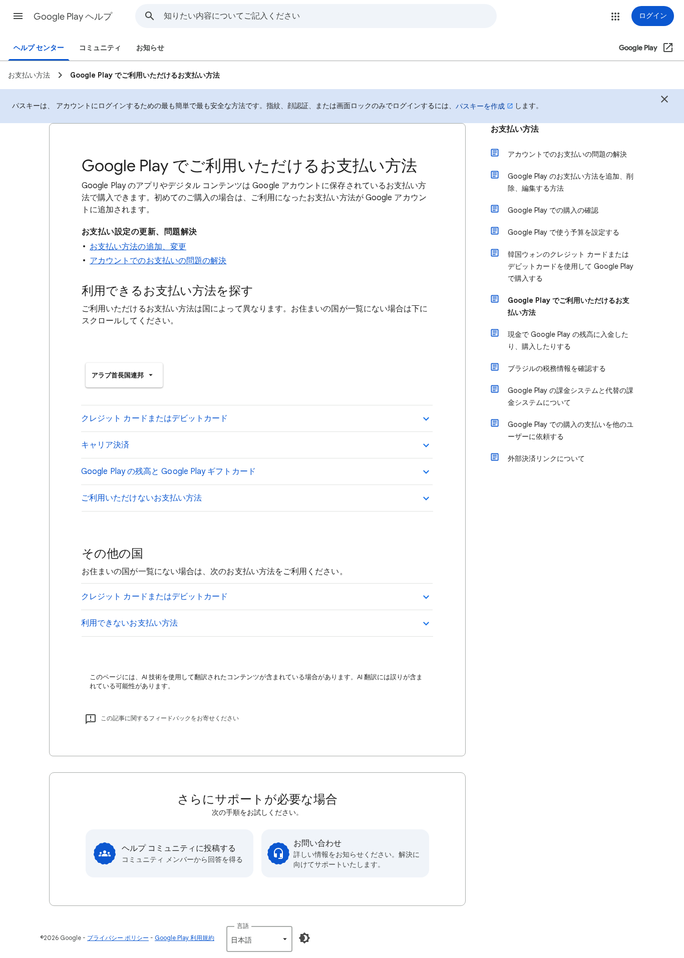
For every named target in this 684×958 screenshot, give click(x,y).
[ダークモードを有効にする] (304, 938)
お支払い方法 (515, 129)
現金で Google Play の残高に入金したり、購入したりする (568, 340)
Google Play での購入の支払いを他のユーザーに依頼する (570, 430)
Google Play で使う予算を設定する (563, 232)
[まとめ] (664, 101)
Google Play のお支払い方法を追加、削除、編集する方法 (570, 182)
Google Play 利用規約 (184, 937)
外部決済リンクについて (546, 458)
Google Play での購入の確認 (553, 210)
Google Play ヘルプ (73, 16)
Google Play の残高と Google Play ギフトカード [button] (168, 471)
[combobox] (330, 16)
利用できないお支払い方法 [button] (129, 623)
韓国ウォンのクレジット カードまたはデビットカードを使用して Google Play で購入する (570, 266)
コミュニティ (100, 48)
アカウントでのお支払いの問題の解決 (158, 261)
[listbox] (124, 375)
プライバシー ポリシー (118, 937)
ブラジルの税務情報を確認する (557, 368)
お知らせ (150, 48)
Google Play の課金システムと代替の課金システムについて (570, 396)
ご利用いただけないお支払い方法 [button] (141, 498)
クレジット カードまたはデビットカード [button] (154, 418)
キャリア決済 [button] (105, 445)
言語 (243, 925)
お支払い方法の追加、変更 (138, 247)
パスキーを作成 (480, 106)
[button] (18, 16)
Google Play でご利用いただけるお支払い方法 (568, 306)
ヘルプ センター (39, 48)
